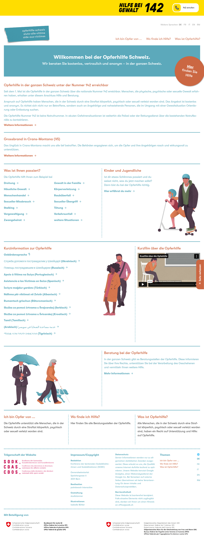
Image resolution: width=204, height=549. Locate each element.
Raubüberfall (62, 195)
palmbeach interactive (81, 487)
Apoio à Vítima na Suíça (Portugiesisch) (29, 274)
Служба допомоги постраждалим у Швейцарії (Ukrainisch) (40, 261)
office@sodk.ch (125, 505)
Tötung (58, 207)
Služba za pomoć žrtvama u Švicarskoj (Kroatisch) (35, 314)
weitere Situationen (66, 220)
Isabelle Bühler (78, 504)
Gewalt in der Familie (67, 183)
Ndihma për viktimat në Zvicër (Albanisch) (30, 294)
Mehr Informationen (117, 373)
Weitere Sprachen (169, 24)
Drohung (9, 183)
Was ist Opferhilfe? (187, 39)
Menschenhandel (15, 195)
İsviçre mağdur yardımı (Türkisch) (25, 287)
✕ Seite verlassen (199, 274)
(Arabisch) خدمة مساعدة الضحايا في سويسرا (29, 327)
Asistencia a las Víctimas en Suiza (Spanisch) (32, 281)
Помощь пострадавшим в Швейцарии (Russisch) (34, 267)
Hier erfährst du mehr (117, 191)
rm (198, 24)
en (193, 24)
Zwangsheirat (13, 220)
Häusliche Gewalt (15, 189)
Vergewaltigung (14, 213)
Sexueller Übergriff (66, 201)
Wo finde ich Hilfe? (158, 39)
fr (185, 24)
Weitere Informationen (18, 155)
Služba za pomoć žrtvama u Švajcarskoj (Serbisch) (35, 307)
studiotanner (77, 496)
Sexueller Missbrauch (17, 201)
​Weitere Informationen (18, 125)
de (180, 24)
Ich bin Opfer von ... (129, 39)
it (189, 24)
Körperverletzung (65, 189)
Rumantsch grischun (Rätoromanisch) (28, 300)
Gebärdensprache (15, 254)
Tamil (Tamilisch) (14, 320)
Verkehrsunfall (63, 213)
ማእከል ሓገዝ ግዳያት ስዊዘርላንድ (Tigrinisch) (28, 333)
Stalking (9, 207)
